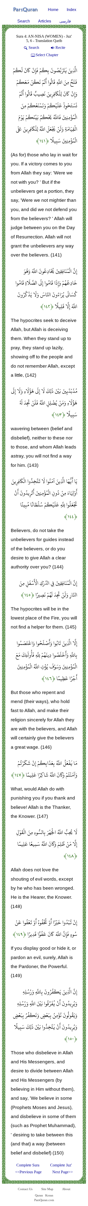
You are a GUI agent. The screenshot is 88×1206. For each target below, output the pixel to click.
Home (53, 10)
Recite (60, 47)
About (66, 1189)
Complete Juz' (61, 1165)
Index (71, 10)
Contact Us (25, 1189)
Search (23, 21)
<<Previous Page (28, 1172)
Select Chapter (47, 55)
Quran (39, 1195)
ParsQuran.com (44, 1200)
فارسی (65, 21)
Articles (44, 21)
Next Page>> (62, 1172)
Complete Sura (27, 1165)
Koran (49, 1195)
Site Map (47, 1189)
